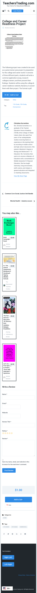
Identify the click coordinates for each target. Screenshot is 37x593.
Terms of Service (30, 575)
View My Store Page (20, 176)
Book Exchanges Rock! (6, 239)
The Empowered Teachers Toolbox (9, 285)
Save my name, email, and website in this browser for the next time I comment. (15, 463)
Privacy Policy (21, 575)
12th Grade (23, 104)
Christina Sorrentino (10, 27)
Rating (4, 431)
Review (5, 438)
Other (14, 100)
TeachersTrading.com (18, 3)
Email (4, 403)
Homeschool (16, 107)
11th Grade (16, 104)
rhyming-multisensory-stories (9, 334)
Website (5, 413)
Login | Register (17, 11)
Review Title (6, 422)
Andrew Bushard (8, 245)
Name (4, 394)
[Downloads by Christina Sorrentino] (6, 123)
